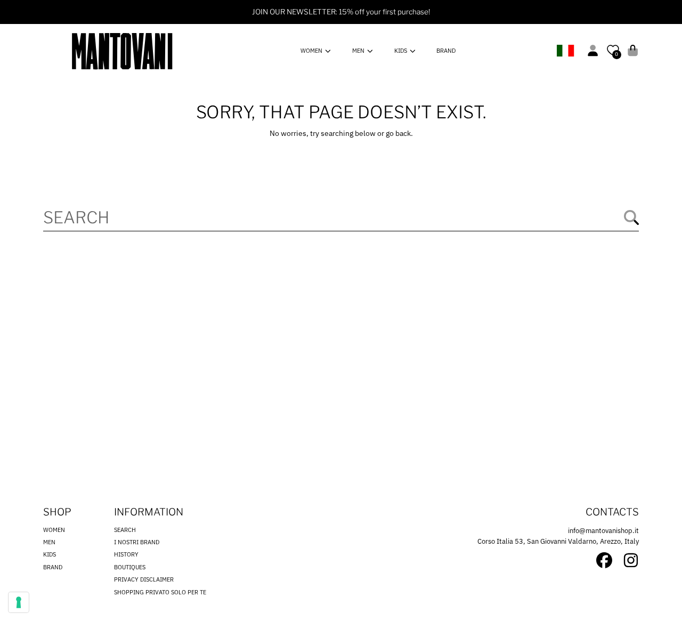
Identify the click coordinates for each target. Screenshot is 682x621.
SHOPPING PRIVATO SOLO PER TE (160, 592)
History (126, 554)
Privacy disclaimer (144, 579)
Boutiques (129, 567)
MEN (359, 50)
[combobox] (341, 217)
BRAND (52, 567)
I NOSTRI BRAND (136, 542)
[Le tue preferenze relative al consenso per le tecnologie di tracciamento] (19, 602)
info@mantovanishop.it (603, 530)
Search (125, 530)
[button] (633, 50)
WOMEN (312, 50)
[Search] (631, 217)
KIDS (401, 50)
